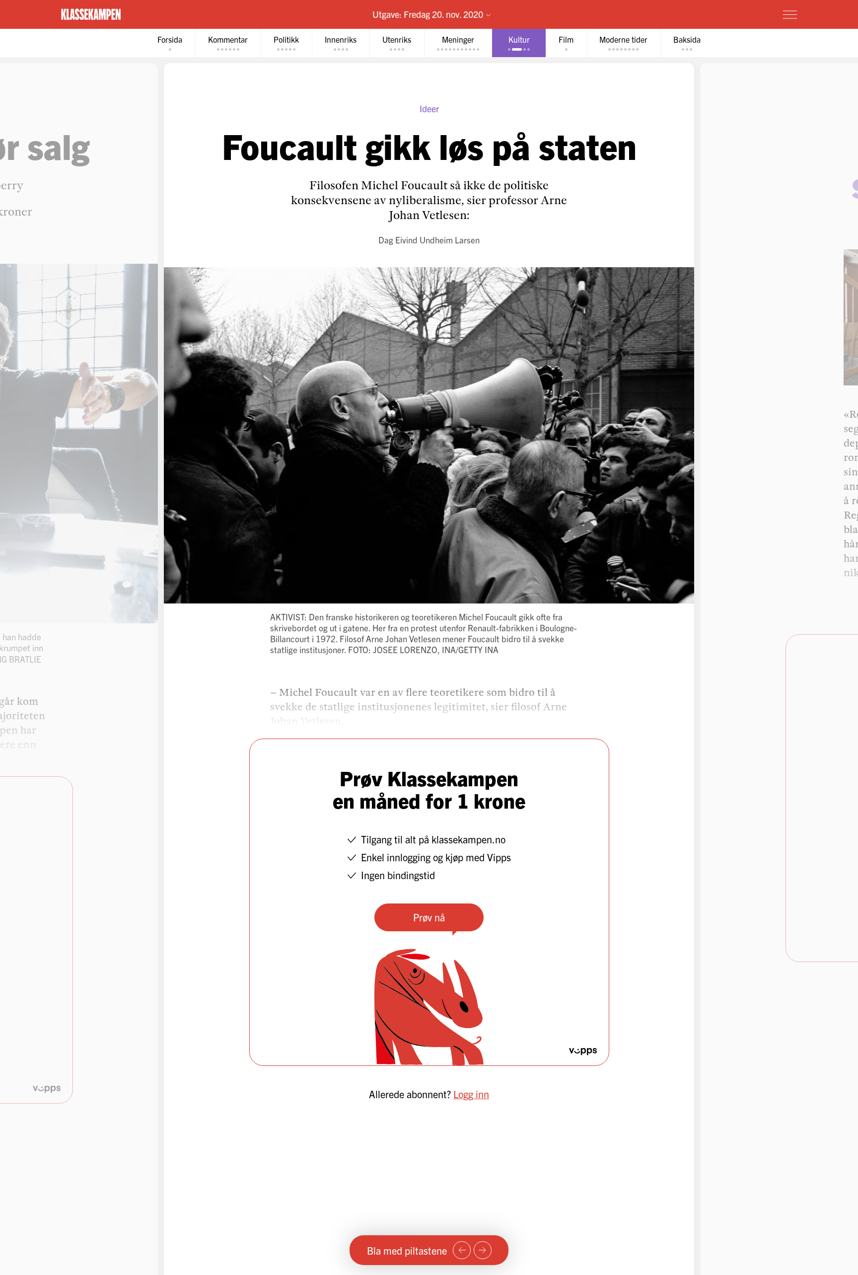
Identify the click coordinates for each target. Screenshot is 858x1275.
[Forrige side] (462, 1250)
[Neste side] (483, 1250)
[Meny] (790, 14)
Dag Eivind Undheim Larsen (429, 239)
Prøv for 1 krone (731, 14)
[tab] (169, 43)
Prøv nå (429, 917)
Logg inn (471, 1094)
